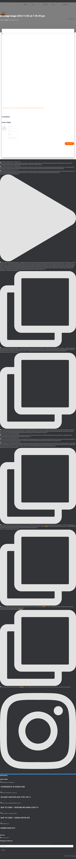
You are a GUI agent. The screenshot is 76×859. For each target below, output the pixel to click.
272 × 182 (36, 107)
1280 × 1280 (41, 107)
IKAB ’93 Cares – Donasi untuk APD (15, 818)
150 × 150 (6, 107)
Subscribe (3, 850)
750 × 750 (15, 107)
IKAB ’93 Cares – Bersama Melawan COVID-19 (19, 807)
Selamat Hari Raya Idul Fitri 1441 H (16, 797)
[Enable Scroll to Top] (73, 856)
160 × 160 (32, 107)
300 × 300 (11, 107)
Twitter (3, 856)
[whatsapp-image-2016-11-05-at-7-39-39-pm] (38, 33)
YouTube (7, 856)
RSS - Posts (6, 837)
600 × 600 (28, 107)
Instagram (5, 856)
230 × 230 (23, 107)
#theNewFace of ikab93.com (13, 787)
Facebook (1, 856)
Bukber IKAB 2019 (8, 828)
